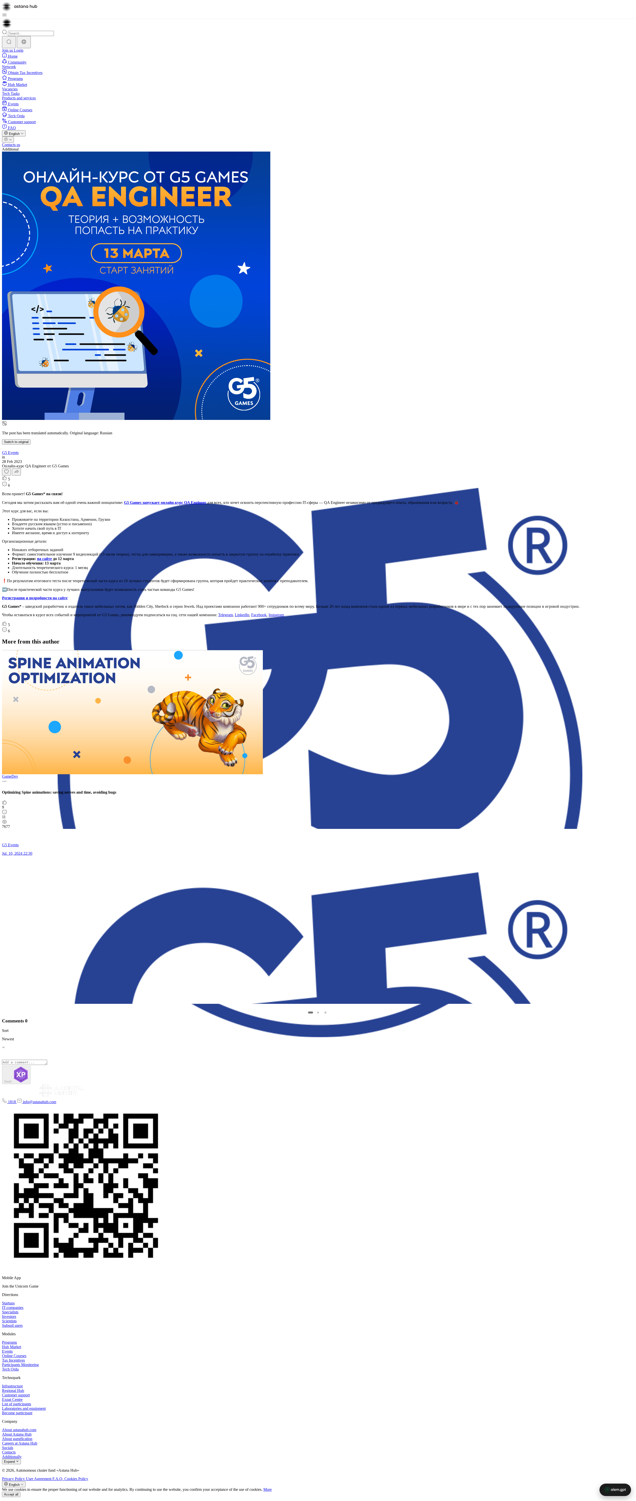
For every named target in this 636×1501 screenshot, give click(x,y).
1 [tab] (310, 1012)
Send (8, 1081)
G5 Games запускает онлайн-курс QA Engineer (165, 502)
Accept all (11, 1494)
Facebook (259, 615)
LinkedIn (242, 615)
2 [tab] (318, 1012)
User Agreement (39, 1479)
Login (18, 50)
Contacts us (11, 145)
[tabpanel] (317, 755)
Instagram (276, 615)
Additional (10, 149)
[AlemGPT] (615, 1490)
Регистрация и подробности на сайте (35, 598)
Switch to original (16, 442)
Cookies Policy (76, 1479)
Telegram (225, 615)
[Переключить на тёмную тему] (8, 139)
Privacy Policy (14, 1479)
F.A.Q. (58, 1479)
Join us (8, 50)
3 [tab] (325, 1012)
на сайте (44, 559)
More (267, 1489)
